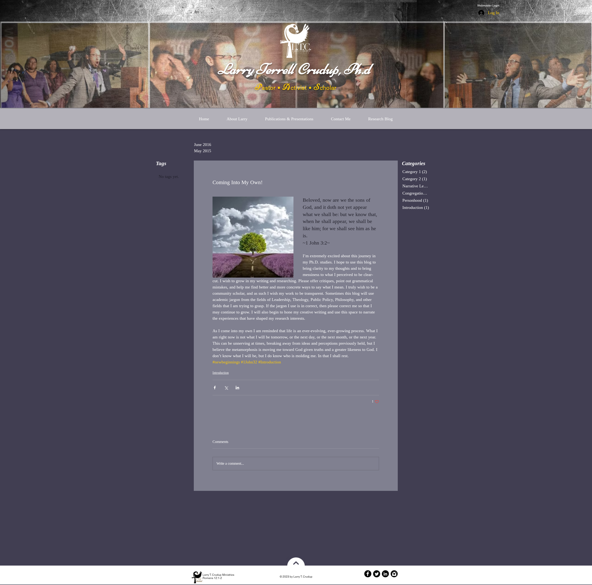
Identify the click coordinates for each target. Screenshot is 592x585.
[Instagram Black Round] (394, 573)
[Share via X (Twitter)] (226, 387)
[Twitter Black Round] (376, 573)
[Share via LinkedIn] (237, 387)
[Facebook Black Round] (367, 573)
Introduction (221, 373)
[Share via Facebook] (215, 387)
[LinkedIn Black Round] (385, 573)
